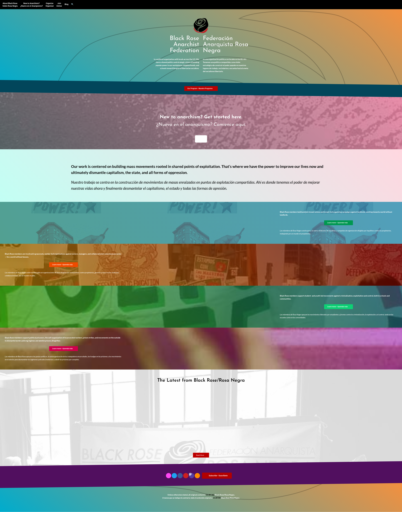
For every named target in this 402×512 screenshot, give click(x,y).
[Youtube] (185, 475)
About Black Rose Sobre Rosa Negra (10, 4)
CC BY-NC (210, 495)
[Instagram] (168, 475)
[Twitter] (174, 475)
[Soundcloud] (197, 475)
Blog (66, 4)
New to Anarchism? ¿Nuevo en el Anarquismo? (31, 4)
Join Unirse (59, 4)
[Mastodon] (191, 475)
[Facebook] (180, 475)
